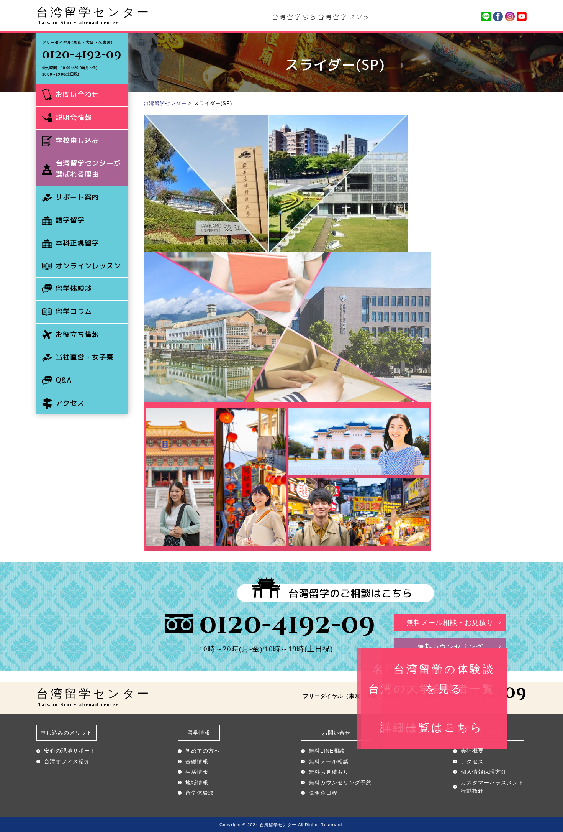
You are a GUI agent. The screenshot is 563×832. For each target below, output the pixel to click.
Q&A (64, 380)
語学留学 (70, 220)
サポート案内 (77, 197)
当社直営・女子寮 (85, 357)
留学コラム (74, 311)
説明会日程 (323, 793)
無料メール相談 (329, 761)
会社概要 (472, 751)
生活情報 (196, 772)
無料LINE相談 (327, 751)
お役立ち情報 (77, 334)
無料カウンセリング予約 (340, 782)
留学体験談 (74, 288)
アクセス (70, 403)
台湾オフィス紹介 (67, 761)
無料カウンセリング (450, 647)
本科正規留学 (77, 243)
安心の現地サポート (70, 751)
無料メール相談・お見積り (450, 622)
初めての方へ (202, 751)
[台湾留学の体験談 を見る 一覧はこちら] (287, 407)
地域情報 (196, 782)
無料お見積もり (329, 772)
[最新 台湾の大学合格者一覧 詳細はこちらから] (287, 258)
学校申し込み (77, 140)
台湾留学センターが (88, 168)
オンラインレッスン (88, 266)
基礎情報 (196, 761)
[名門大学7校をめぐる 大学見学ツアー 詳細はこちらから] (276, 120)
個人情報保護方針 (484, 772)
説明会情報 (74, 117)
